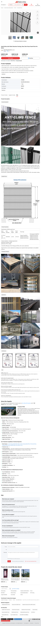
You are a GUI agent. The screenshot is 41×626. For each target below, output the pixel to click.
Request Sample (19, 60)
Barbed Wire (28, 443)
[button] (1, 1)
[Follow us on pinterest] (39, 619)
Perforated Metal (13, 590)
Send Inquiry (10, 58)
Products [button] (10, 4)
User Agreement (26, 623)
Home (2, 7)
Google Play (10, 619)
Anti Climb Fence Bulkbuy (24, 614)
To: (6, 549)
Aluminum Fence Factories (26, 609)
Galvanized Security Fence (24, 612)
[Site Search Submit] (26, 5)
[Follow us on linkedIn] (29, 620)
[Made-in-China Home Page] (20, 2)
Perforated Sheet (33, 443)
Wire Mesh (18, 445)
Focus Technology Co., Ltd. (13, 623)
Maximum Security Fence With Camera (29, 604)
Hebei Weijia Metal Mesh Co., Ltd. (9, 49)
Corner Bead (13, 594)
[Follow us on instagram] (36, 619)
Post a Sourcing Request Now (30, 561)
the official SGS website (26, 403)
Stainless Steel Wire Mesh (24, 590)
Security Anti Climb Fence (16, 604)
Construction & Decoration (8, 7)
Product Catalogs (16, 588)
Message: (5, 552)
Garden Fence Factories (6, 609)
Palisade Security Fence (6, 604)
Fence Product (35, 609)
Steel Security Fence (15, 612)
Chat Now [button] (31, 58)
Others (21, 594)
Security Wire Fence (5, 614)
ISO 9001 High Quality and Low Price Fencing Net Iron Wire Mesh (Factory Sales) (15, 579)
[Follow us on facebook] (33, 619)
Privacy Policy (37, 623)
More (2, 616)
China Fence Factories (15, 609)
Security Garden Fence (5, 612)
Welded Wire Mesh (16, 443)
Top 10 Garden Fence (14, 614)
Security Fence (19, 7)
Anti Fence (33, 612)
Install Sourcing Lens (6, 620)
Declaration (31, 623)
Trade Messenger (18, 619)
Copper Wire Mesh (4, 594)
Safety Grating (22, 443)
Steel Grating (10, 443)
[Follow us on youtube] (37, 619)
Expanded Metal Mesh (24, 592)
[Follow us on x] (34, 619)
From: (6, 546)
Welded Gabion (13, 445)
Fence (15, 7)
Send (9, 561)
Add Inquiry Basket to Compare (20, 41)
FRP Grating (32, 592)
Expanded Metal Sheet (6, 445)
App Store (4, 619)
